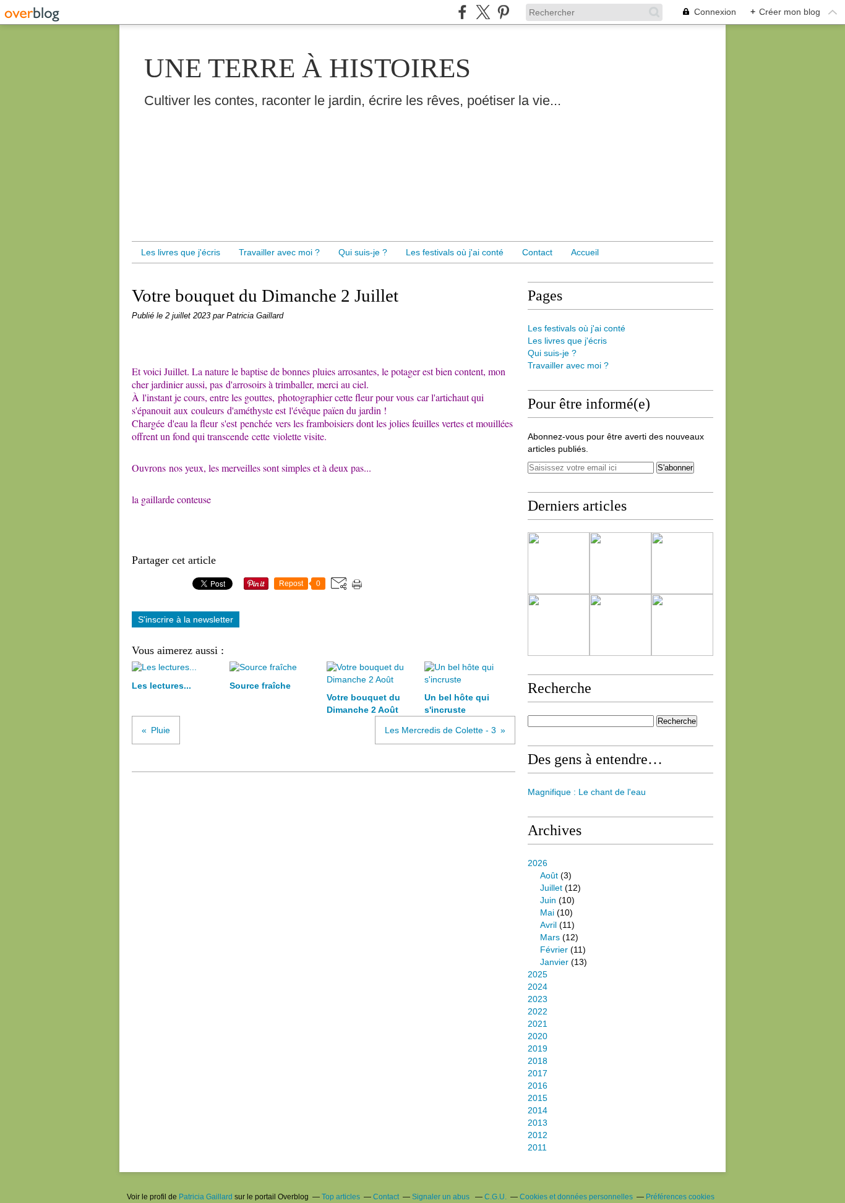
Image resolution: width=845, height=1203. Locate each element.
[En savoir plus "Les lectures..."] (559, 563)
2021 (537, 1024)
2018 (537, 1061)
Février (554, 949)
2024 (537, 987)
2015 (537, 1098)
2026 (537, 863)
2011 (537, 1147)
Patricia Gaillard (206, 1196)
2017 (537, 1073)
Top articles (341, 1196)
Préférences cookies (680, 1196)
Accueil (585, 252)
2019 (537, 1048)
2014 (537, 1110)
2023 (537, 999)
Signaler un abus (441, 1196)
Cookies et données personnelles (576, 1196)
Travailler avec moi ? (279, 252)
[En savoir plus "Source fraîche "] (620, 563)
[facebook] (462, 12)
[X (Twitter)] (483, 12)
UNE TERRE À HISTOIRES (307, 68)
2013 (537, 1123)
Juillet (551, 888)
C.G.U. (495, 1196)
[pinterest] (503, 12)
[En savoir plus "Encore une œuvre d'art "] (620, 625)
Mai (547, 912)
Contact (537, 252)
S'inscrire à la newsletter (185, 619)
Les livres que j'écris (180, 252)
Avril (548, 925)
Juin (548, 900)
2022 (537, 1011)
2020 (537, 1036)
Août (549, 875)
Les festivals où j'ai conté (455, 252)
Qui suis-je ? (362, 252)
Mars (550, 937)
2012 (537, 1135)
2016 (537, 1085)
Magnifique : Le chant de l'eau (587, 792)
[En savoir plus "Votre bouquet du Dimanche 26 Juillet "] (682, 625)
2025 (537, 974)
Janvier (554, 962)
